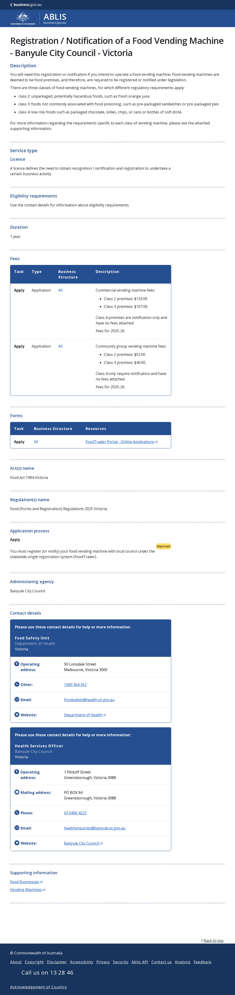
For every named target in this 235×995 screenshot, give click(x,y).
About (16, 961)
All (60, 290)
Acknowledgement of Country (38, 986)
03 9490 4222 (75, 812)
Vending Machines (27, 889)
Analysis (183, 961)
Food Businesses (26, 881)
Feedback (203, 961)
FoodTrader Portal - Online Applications (121, 441)
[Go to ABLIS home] (38, 18)
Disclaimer (57, 961)
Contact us (161, 961)
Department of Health (85, 715)
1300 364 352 (75, 684)
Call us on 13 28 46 (48, 972)
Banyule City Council (83, 843)
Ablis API (139, 961)
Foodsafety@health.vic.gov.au (89, 699)
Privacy (103, 961)
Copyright (34, 961)
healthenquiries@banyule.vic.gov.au (94, 828)
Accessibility (81, 961)
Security (121, 961)
